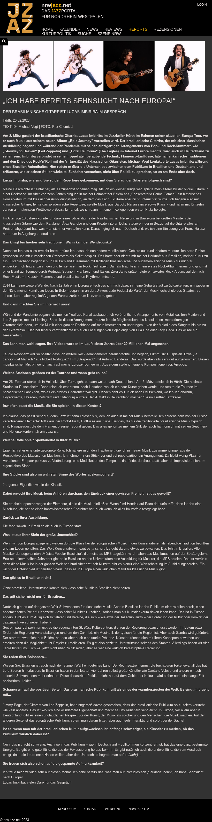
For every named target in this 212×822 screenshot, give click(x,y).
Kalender (69, 29)
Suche (84, 34)
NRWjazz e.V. (138, 809)
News (92, 29)
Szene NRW (109, 34)
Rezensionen (168, 29)
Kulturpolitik (56, 34)
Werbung (113, 809)
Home (47, 29)
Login (202, 4)
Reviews (113, 29)
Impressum (66, 809)
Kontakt (91, 809)
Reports (137, 29)
